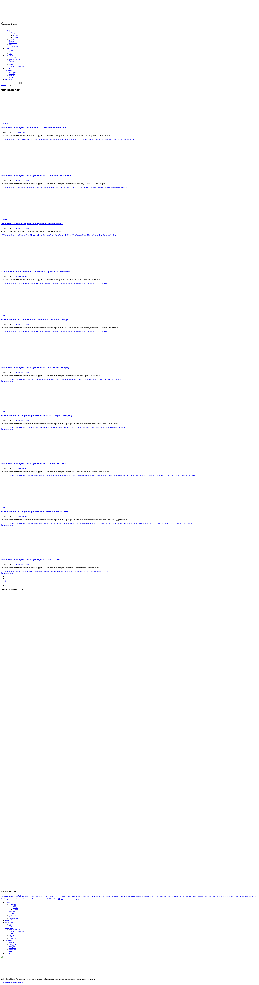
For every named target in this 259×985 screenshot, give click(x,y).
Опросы (11, 41)
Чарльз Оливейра (36, 898)
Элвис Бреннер (171, 475)
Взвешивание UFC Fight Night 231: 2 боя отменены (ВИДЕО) (34, 511)
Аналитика (13, 43)
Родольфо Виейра (109, 187)
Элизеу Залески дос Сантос (185, 475)
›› (5, 585)
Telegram (12, 75)
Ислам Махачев (87, 235)
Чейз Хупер (80, 571)
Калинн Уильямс (36, 379)
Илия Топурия (77, 235)
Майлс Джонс (64, 139)
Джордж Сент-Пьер (101, 896)
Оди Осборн (73, 139)
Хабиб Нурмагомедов (8, 899)
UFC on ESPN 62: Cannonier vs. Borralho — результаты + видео (35, 271)
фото (94, 899)
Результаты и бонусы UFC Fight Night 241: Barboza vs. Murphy (35, 367)
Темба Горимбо (87, 379)
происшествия (71, 899)
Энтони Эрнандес (124, 139)
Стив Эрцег (114, 139)
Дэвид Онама (79, 475)
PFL (10, 52)
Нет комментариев (22, 180)
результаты (96, 139)
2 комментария (21, 276)
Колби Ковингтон (171, 896)
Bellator (15, 35)
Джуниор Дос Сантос (111, 896)
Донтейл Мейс (68, 187)
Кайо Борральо (62, 283)
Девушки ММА (14, 46)
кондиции (61, 427)
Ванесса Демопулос (21, 571)
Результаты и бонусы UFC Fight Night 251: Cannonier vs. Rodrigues (37, 175)
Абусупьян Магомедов (12, 379)
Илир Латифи (45, 571)
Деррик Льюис (59, 475)
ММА (11, 65)
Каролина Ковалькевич (58, 571)
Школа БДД (13, 57)
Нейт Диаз (223, 896)
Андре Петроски (20, 187)
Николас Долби (112, 475)
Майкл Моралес (72, 283)
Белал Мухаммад (32, 235)
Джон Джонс (54, 235)
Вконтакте (12, 72)
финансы (91, 899)
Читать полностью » (8, 141)
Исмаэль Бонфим (79, 187)
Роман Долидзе (105, 139)
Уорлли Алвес (97, 379)
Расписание (9, 50)
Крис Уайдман (192, 896)
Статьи (7, 68)
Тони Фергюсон (234, 896)
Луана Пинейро (68, 379)
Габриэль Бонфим (32, 187)
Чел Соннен (43, 898)
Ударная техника (14, 59)
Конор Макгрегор (182, 896)
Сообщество (9, 70)
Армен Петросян (36, 475)
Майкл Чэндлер (208, 896)
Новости (8, 30)
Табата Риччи (91, 283)
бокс (55, 899)
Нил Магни (82, 283)
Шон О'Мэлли (50, 898)
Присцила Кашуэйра (85, 139)
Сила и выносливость (16, 66)
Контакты (8, 79)
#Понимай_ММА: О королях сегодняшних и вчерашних (32, 223)
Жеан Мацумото (28, 139)
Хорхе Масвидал (27, 898)
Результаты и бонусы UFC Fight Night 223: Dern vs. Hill (31, 559)
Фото (11, 45)
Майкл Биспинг (200, 896)
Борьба (11, 63)
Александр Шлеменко (48, 896)
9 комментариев (21, 468)
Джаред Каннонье (57, 187)
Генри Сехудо (66, 896)
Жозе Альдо (138, 896)
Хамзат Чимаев (19, 898)
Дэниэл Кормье (130, 896)
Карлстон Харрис (48, 379)
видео (16, 283)
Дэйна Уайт (121, 896)
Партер (11, 61)
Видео (7, 48)
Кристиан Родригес (53, 139)
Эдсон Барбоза (116, 379)
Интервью (12, 39)
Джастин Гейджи (82, 896)
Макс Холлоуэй (216, 896)
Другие (15, 37)
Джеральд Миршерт (50, 283)
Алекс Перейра (38, 896)
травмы (85, 899)
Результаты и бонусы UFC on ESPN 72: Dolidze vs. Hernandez (34, 127)
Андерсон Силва (58, 896)
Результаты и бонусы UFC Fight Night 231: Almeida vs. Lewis (34, 463)
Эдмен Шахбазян (121, 187)
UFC (14, 34)
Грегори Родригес (44, 187)
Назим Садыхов (90, 187)
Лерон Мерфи (58, 379)
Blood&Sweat (11, 896)
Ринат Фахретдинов (132, 475)
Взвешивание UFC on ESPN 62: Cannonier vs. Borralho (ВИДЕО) (36, 319)
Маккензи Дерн (71, 571)
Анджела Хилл (9, 139)
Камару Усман (163, 896)
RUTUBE (12, 77)
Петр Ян (228, 896)
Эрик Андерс (135, 139)
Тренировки (9, 55)
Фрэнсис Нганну (253, 896)
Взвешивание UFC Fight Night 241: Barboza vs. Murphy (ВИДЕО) (36, 415)
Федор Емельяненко (244, 896)
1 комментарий (21, 132)
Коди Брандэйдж (40, 139)
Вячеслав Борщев (25, 283)
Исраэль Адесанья (154, 896)
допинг (65, 898)
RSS (10, 951)
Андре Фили (18, 139)
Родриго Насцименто (158, 475)
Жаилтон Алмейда (90, 475)
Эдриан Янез (106, 379)
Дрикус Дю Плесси (65, 235)
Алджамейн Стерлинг (29, 896)
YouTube (12, 74)
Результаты (12, 32)
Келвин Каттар (98, 235)
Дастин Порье (73, 896)
